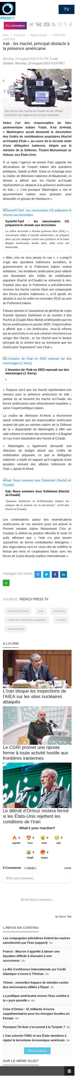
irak (41, 610)
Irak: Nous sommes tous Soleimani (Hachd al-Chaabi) (37, 493)
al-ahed (61, 619)
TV (66, 9)
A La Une (19, 35)
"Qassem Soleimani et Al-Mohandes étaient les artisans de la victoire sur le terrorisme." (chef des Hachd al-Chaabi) (37, 505)
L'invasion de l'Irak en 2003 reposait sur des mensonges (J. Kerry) (37, 371)
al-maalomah (16, 628)
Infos (6, 35)
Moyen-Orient (38, 35)
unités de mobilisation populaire (27, 619)
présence (59, 610)
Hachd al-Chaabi (18, 610)
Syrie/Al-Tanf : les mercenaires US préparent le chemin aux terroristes (37, 223)
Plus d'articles (37, 1050)
